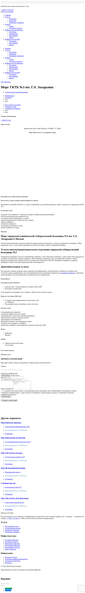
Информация (9, 96)
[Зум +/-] (8, 583)
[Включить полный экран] (6, 583)
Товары (7, 24)
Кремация (12, 21)
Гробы (11, 26)
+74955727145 (6, 120)
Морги (11, 37)
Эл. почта (4, 380)
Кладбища (12, 32)
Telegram (8, 590)
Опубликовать (6, 396)
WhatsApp (8, 588)
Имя (2, 377)
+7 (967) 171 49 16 (12, 518)
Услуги (7, 17)
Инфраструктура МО (12, 39)
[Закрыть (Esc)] (1, 583)
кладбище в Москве (68, 273)
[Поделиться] (4, 583)
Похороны (12, 19)
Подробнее (9, 434)
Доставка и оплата (15, 28)
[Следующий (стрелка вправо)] (4, 585)
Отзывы (8, 97)
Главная (8, 15)
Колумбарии (13, 35)
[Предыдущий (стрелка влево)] (1, 585)
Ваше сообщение (7, 389)
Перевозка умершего (16, 22)
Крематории (13, 34)
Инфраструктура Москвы (14, 30)
